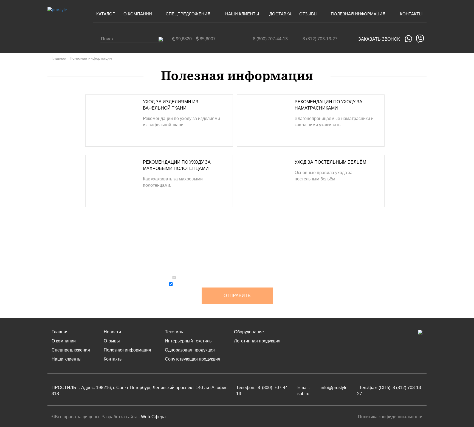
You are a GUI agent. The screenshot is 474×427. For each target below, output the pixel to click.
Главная (59, 58)
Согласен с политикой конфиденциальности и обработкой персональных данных (240, 278)
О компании (137, 14)
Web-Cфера (153, 416)
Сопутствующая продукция (192, 359)
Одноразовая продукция (190, 350)
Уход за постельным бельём (330, 162)
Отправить (237, 295)
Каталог (105, 14)
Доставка (280, 14)
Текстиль (174, 332)
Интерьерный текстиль (188, 341)
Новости (112, 332)
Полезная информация (358, 14)
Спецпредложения (188, 14)
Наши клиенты (242, 14)
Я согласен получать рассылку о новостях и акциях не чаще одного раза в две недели (240, 284)
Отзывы (308, 14)
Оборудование (249, 332)
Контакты (411, 14)
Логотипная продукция (257, 341)
